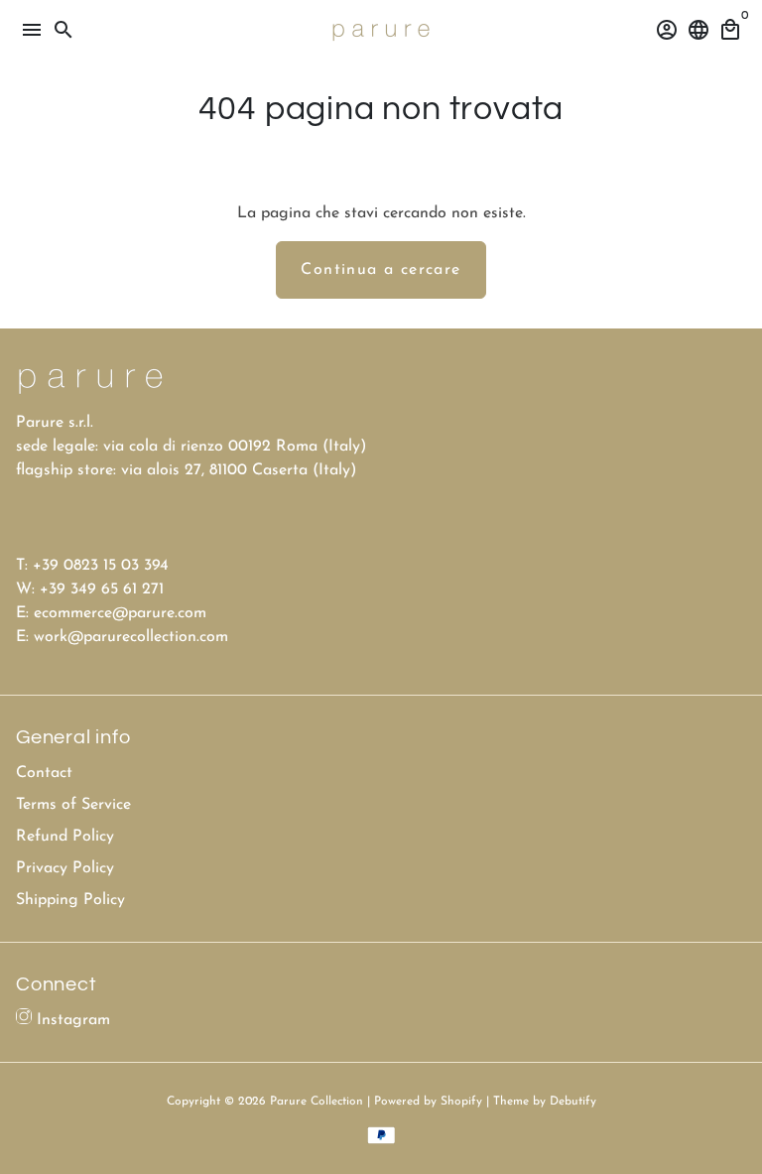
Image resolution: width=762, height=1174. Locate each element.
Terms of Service (73, 805)
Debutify (573, 1102)
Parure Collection (316, 1102)
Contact (44, 773)
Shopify (461, 1102)
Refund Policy (65, 837)
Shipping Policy (70, 900)
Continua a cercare (380, 270)
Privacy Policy (65, 868)
